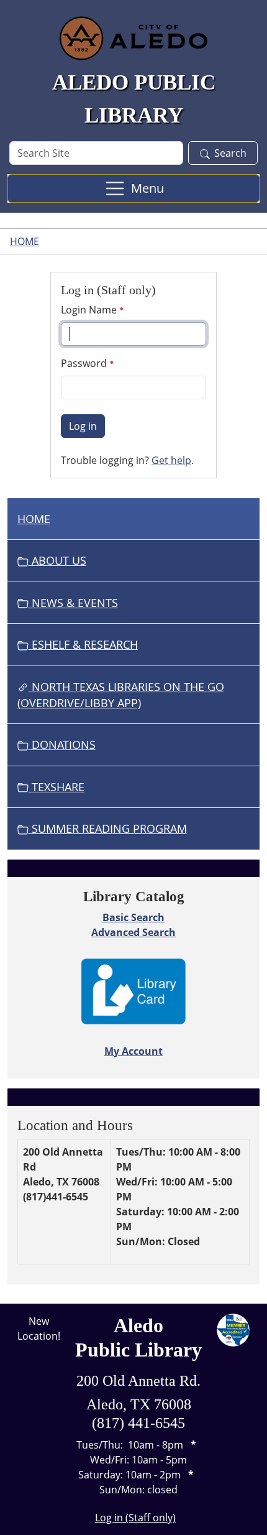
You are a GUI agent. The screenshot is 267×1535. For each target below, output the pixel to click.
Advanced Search (133, 932)
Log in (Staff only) (135, 1517)
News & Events (73, 602)
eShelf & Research (83, 644)
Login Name (90, 310)
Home (24, 241)
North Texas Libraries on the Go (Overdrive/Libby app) (120, 694)
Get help (171, 460)
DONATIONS (62, 744)
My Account (133, 1051)
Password (85, 363)
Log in (83, 426)
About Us (57, 560)
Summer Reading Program (108, 828)
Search (230, 153)
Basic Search (133, 917)
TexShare (56, 786)
